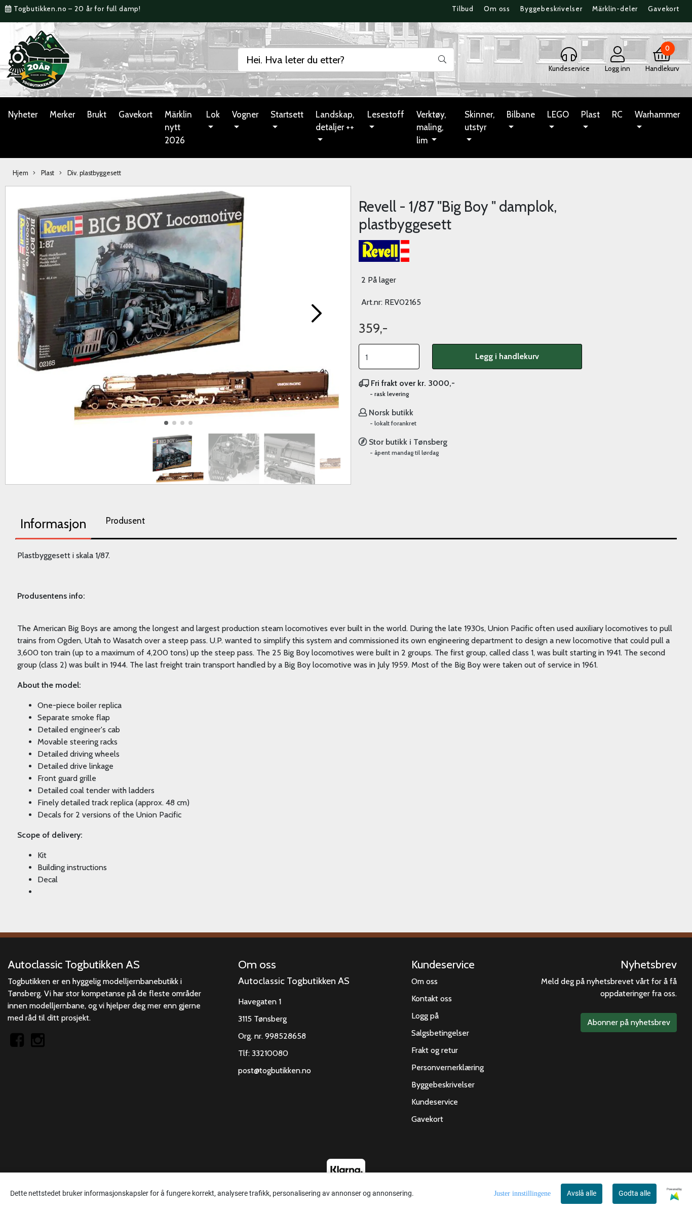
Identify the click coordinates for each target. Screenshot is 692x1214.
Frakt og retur (434, 1050)
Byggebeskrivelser (551, 9)
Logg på (425, 1016)
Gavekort (663, 9)
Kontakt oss (431, 998)
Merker (62, 114)
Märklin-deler (615, 9)
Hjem (20, 173)
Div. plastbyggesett (93, 173)
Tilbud (463, 9)
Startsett (287, 114)
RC (617, 114)
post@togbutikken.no (274, 1070)
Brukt (96, 114)
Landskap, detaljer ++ (335, 121)
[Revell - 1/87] (178, 309)
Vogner (245, 114)
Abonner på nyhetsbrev (628, 1022)
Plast (590, 114)
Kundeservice (434, 1102)
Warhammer (657, 114)
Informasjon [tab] (53, 523)
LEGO (558, 114)
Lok (213, 114)
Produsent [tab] (125, 521)
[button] (166, 423)
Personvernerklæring (447, 1067)
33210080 (270, 1053)
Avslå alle (581, 1193)
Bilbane (521, 114)
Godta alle (634, 1193)
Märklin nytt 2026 (178, 127)
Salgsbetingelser (440, 1033)
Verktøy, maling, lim (431, 127)
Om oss (497, 9)
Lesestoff (385, 114)
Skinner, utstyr (479, 121)
